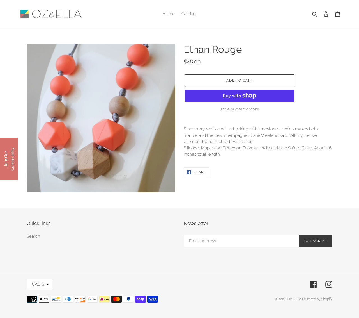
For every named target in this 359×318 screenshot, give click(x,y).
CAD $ (38, 284)
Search (33, 236)
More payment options (240, 109)
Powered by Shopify (317, 299)
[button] (9, 159)
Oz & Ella (294, 299)
